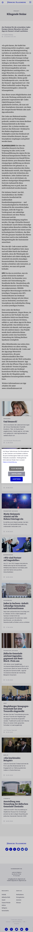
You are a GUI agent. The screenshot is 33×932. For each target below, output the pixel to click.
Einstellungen (16, 474)
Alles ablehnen (16, 468)
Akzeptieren (16, 479)
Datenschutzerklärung (10, 462)
